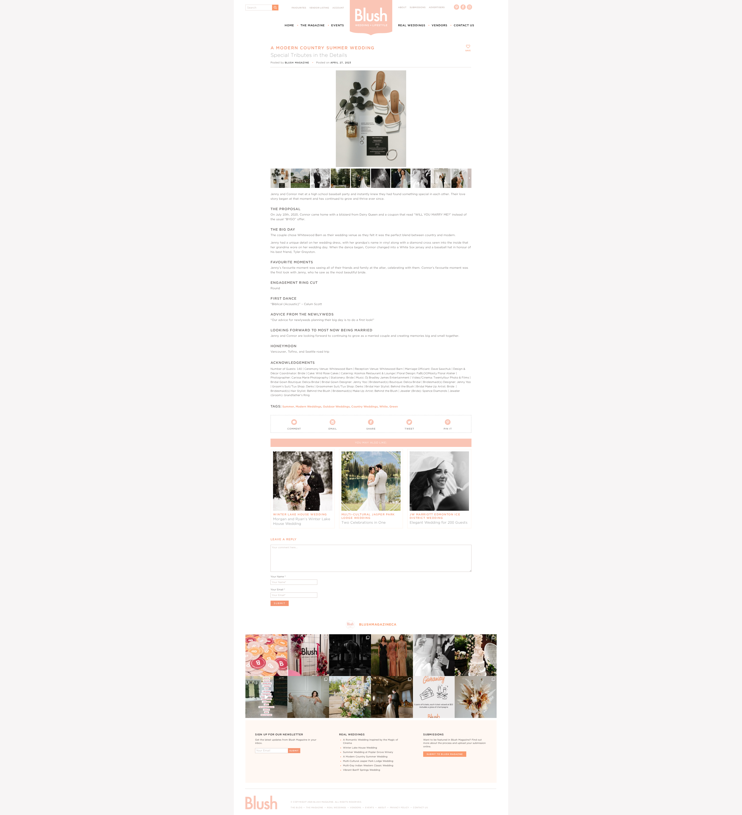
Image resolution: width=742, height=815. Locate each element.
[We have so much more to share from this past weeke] (266, 655)
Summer (288, 406)
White (383, 406)
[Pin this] (465, 85)
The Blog (296, 807)
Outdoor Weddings (336, 406)
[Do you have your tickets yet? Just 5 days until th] (434, 655)
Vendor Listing (319, 8)
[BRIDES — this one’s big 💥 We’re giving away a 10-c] (350, 655)
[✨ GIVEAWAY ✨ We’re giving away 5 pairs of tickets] (434, 697)
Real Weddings (411, 25)
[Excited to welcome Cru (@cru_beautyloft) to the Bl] (308, 697)
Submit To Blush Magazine (445, 754)
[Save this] (465, 76)
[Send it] (465, 94)
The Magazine (312, 25)
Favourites (299, 8)
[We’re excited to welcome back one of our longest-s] (392, 697)
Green (393, 406)
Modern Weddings (308, 406)
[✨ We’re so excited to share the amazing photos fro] (308, 655)
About (402, 7)
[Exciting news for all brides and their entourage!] (392, 655)
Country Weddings (364, 406)
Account (338, 8)
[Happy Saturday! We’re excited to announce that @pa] (476, 697)
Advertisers (437, 7)
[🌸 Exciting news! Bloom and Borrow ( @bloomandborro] (350, 697)
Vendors (439, 25)
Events (337, 25)
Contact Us (464, 25)
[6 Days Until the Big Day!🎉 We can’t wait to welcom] (266, 697)
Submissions (417, 7)
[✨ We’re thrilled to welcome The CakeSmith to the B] (476, 655)
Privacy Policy (399, 807)
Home (289, 25)
